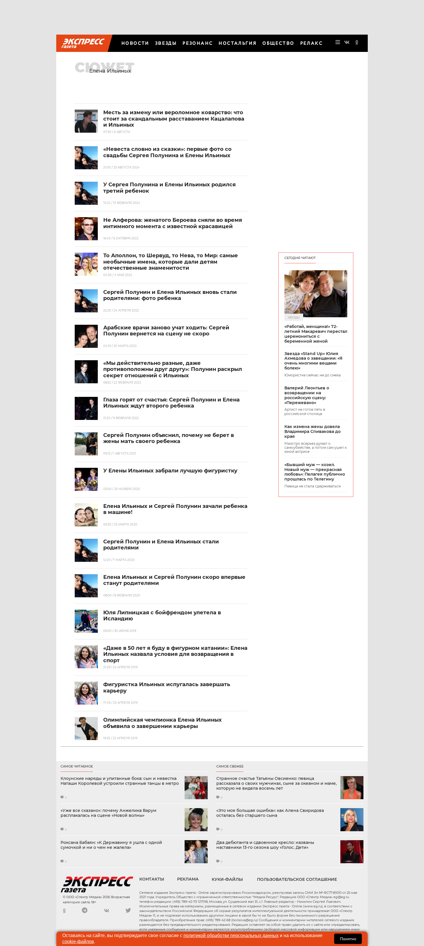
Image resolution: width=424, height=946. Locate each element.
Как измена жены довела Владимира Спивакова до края (312, 431)
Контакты (151, 879)
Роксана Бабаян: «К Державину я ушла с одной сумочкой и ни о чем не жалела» (111, 845)
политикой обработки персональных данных (231, 935)
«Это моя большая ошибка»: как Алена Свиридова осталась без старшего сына (270, 813)
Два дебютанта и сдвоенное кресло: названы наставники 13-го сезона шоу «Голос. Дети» (265, 845)
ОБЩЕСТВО (278, 43)
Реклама (188, 879)
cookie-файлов (78, 941)
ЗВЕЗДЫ (166, 43)
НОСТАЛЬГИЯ (238, 43)
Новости (135, 43)
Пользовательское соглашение (297, 879)
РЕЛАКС (311, 43)
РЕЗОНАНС (198, 43)
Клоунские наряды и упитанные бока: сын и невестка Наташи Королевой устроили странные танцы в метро (120, 781)
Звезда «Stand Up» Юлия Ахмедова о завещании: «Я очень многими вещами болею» (313, 361)
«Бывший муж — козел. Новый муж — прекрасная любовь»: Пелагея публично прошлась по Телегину (314, 472)
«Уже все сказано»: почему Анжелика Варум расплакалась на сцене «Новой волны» (108, 813)
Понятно (348, 938)
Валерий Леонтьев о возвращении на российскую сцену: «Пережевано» (306, 395)
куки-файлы (227, 879)
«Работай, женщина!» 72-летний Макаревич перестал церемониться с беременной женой (315, 334)
